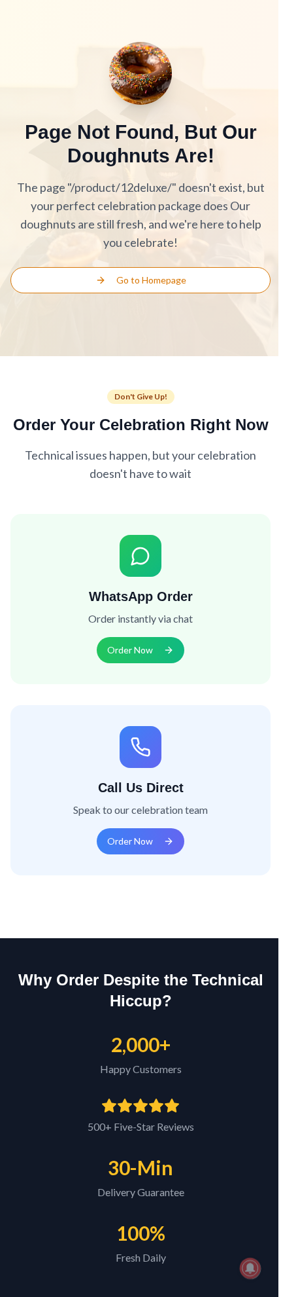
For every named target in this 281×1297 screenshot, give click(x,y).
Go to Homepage (151, 279)
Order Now (130, 649)
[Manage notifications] (250, 1268)
